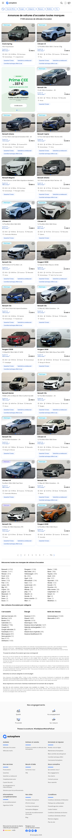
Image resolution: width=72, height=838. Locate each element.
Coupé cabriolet (8, 629)
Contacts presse (53, 779)
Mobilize (52, 601)
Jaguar (6, 592)
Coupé (5, 627)
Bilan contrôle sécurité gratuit (57, 754)
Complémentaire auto (9, 779)
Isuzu (5, 601)
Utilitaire (7, 641)
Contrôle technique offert (55, 757)
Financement (7, 769)
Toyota (52, 574)
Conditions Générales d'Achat (57, 815)
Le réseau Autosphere (32, 806)
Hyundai (53, 580)
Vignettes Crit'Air (8, 805)
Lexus (5, 585)
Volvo (6, 580)
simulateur (35, 677)
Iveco (5, 598)
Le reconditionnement (9, 802)
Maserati (6, 594)
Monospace (8, 634)
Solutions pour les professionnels (13, 790)
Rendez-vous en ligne (54, 747)
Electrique (30, 623)
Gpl (27, 629)
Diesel (29, 618)
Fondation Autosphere (32, 800)
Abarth (28, 594)
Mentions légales (53, 819)
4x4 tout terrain (9, 616)
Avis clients (51, 776)
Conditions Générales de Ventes (57, 812)
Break (6, 620)
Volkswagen (31, 574)
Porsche (52, 587)
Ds (27, 576)
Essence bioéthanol (33, 634)
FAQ (27, 773)
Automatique (55, 616)
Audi (51, 576)
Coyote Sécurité (7, 782)
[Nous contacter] (69, 2)
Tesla (5, 596)
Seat (28, 583)
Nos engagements (53, 773)
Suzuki (52, 585)
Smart (51, 594)
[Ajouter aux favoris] (33, 25)
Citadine (7, 625)
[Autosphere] (11, 3)
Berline (7, 618)
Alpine (28, 587)
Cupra (5, 589)
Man (27, 601)
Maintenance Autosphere (55, 750)
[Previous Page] (18, 555)
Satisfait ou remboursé (10, 776)
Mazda (28, 589)
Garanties (6, 773)
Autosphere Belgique (32, 809)
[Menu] (3, 2)
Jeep (27, 592)
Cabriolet (6, 623)
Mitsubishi (30, 580)
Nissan (6, 574)
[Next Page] (54, 555)
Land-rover (30, 585)
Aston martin (30, 598)
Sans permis (8, 636)
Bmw (52, 572)
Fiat (5, 583)
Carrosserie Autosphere (55, 760)
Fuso (51, 598)
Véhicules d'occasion (9, 747)
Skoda (52, 583)
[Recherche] (61, 2)
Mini (5, 578)
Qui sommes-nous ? (54, 769)
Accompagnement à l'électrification (9, 786)
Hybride (29, 620)
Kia (51, 578)
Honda (28, 596)
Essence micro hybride (35, 625)
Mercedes (30, 572)
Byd (50, 596)
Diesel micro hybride (34, 632)
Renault (7, 569)
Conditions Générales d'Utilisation (58, 800)
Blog (27, 817)
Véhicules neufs (8, 750)
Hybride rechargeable (34, 627)
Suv (5, 638)
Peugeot (30, 569)
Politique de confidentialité (56, 803)
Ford (5, 576)
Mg (4, 587)
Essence (29, 616)
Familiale (7, 632)
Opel (28, 578)
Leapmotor (53, 592)
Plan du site (51, 822)
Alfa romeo (53, 589)
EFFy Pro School (30, 803)
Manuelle (54, 618)
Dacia (52, 569)
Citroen (7, 572)
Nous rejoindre (52, 782)
